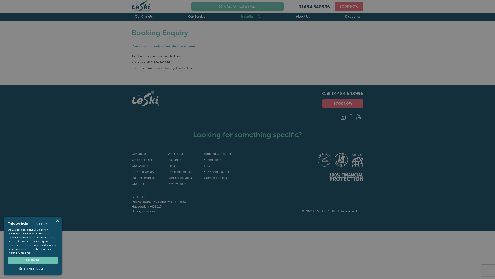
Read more (26, 252)
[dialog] (247, 139)
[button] (33, 269)
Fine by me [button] (33, 260)
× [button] (57, 220)
